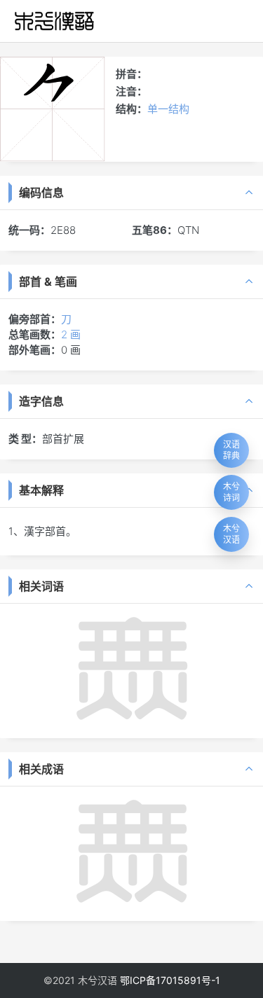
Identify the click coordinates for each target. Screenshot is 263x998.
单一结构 (168, 109)
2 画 (71, 334)
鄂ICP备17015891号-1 (170, 980)
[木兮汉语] (54, 21)
